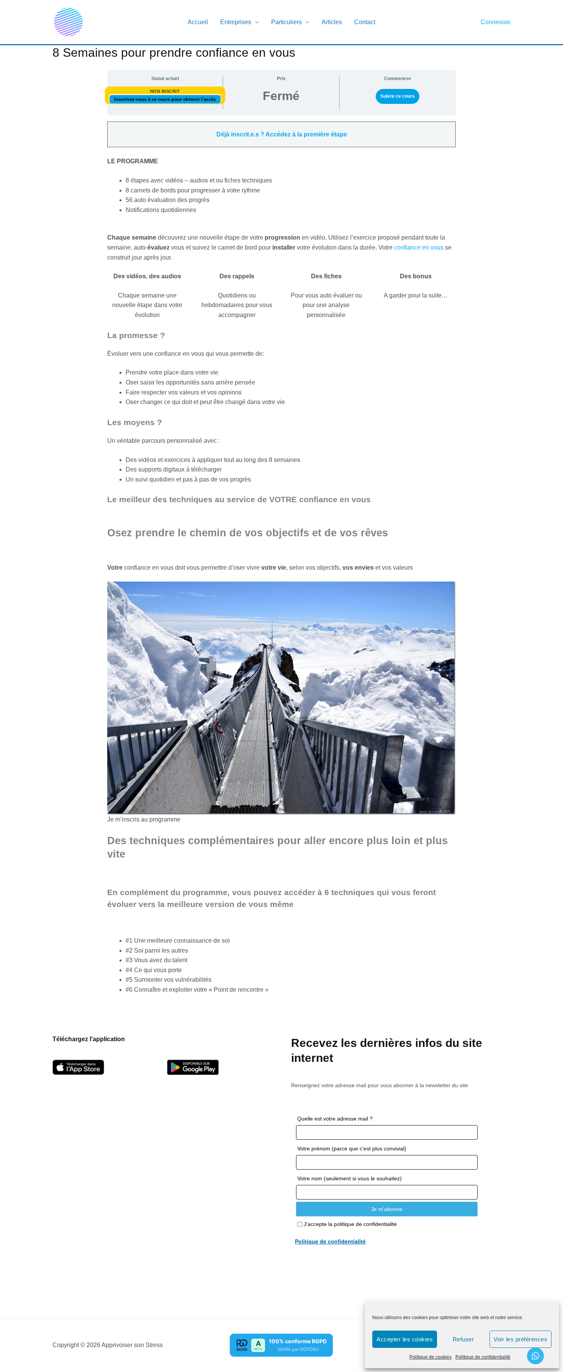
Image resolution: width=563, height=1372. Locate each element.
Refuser (463, 1339)
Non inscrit (165, 91)
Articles (332, 22)
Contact (364, 22)
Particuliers (286, 22)
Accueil (198, 22)
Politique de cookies (430, 1357)
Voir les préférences (520, 1339)
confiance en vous (419, 247)
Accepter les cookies (404, 1339)
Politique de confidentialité (483, 1357)
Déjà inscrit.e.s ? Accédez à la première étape (281, 134)
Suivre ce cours (397, 96)
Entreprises (235, 22)
